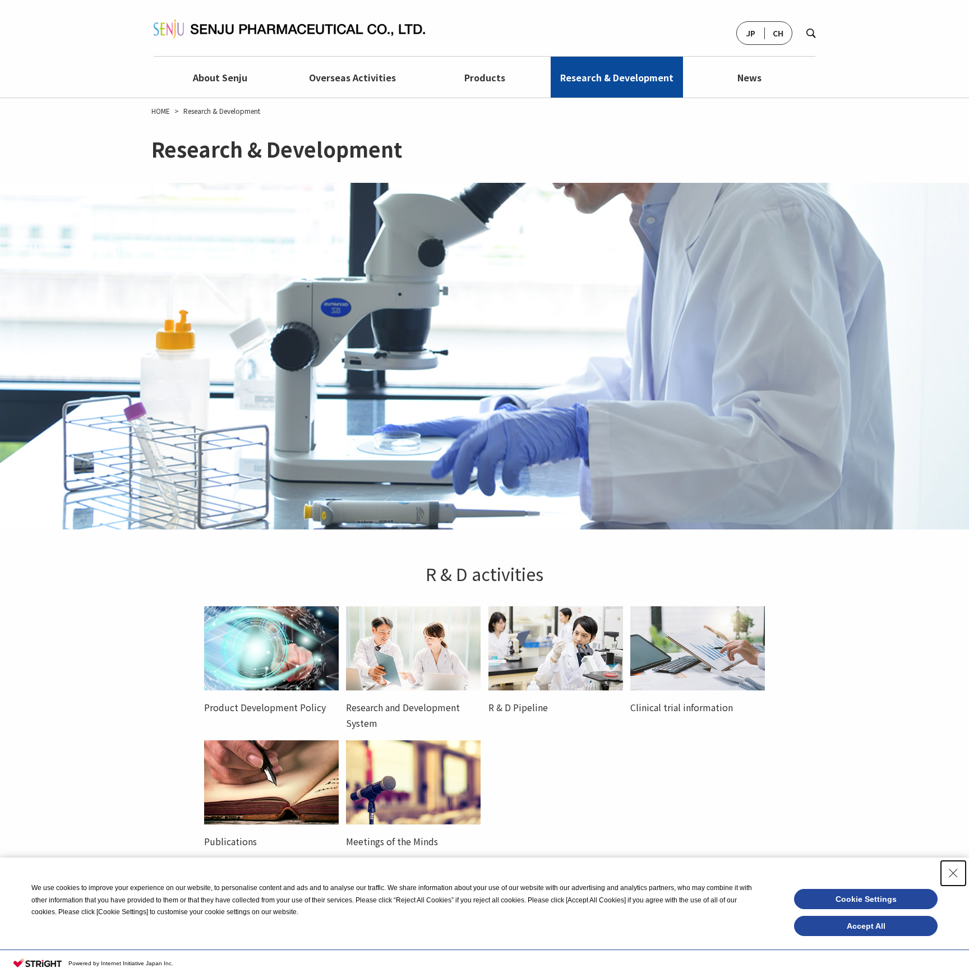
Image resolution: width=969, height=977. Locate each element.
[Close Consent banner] (953, 873)
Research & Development (616, 77)
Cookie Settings (866, 899)
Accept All (866, 925)
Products (484, 77)
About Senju (220, 77)
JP (750, 33)
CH (778, 33)
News (749, 77)
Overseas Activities (352, 77)
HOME (160, 111)
